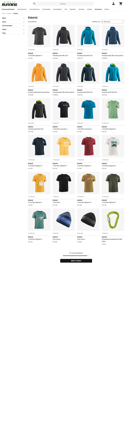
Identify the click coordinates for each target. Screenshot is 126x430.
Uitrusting (81, 9)
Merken (107, 9)
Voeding (89, 9)
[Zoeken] (34, 4)
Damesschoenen (35, 9)
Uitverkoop (98, 9)
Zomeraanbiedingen (8, 9)
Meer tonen (76, 261)
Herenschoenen (22, 9)
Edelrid (30, 53)
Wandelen (73, 9)
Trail (65, 9)
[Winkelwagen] (121, 4)
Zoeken (63, 3)
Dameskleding (57, 9)
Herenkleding (46, 9)
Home (3, 13)
